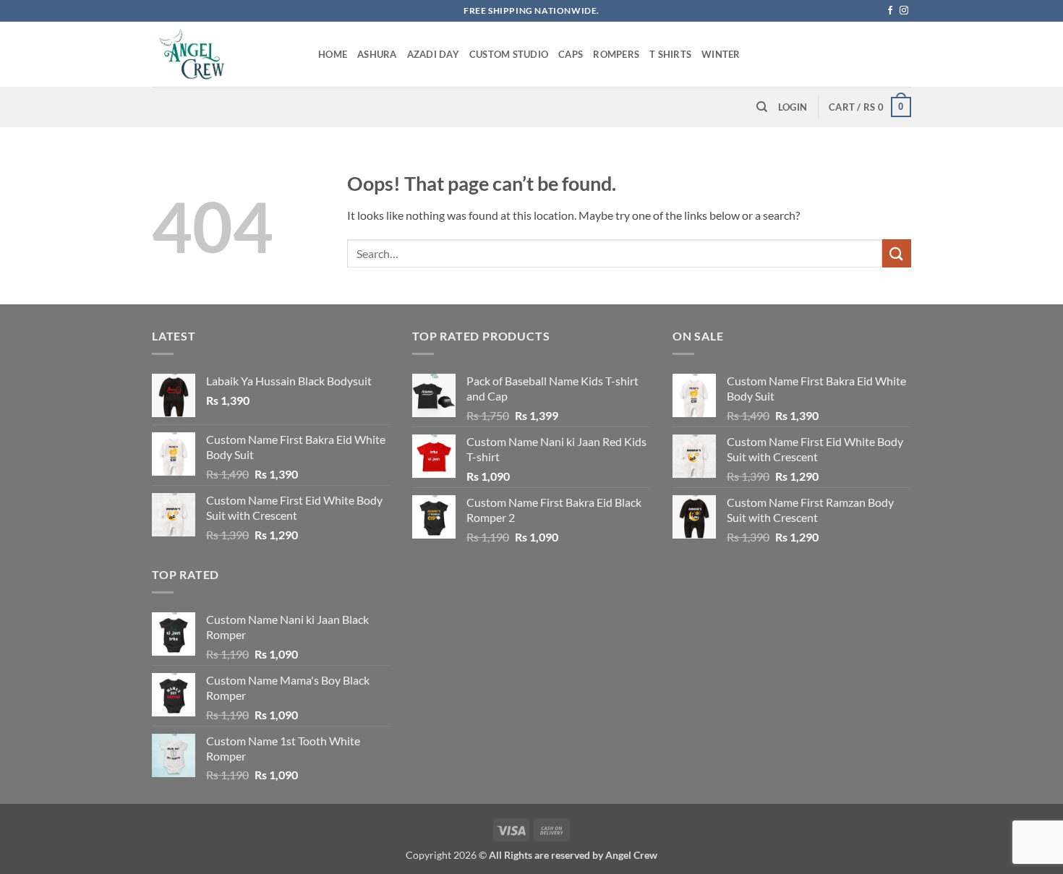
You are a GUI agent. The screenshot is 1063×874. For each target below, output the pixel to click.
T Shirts (670, 54)
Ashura (377, 54)
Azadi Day (433, 54)
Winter (720, 54)
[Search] (761, 107)
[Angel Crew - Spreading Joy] (224, 54)
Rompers (616, 54)
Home (332, 54)
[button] (792, 107)
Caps (570, 54)
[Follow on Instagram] (904, 11)
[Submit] (896, 253)
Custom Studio (508, 54)
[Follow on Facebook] (890, 11)
